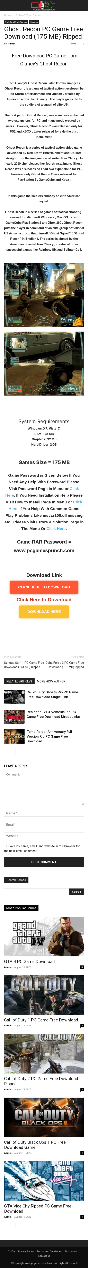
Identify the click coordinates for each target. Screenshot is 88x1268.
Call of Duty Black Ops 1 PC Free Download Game (35, 1145)
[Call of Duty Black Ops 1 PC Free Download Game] (44, 1117)
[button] (6, 5)
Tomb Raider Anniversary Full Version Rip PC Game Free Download (49, 736)
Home (7, 15)
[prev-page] (6, 751)
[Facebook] (8, 637)
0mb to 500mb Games (28, 15)
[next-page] (13, 751)
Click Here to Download (44, 599)
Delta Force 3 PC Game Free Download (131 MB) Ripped (65, 665)
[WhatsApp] (36, 637)
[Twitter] (18, 637)
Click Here (56, 528)
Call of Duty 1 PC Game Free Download (41, 1020)
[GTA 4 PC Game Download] (44, 936)
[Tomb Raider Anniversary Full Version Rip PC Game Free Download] (14, 736)
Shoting (34, 21)
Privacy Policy (26, 1251)
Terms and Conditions (49, 1251)
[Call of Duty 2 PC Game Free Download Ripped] (44, 1054)
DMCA (11, 1251)
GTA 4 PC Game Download (29, 961)
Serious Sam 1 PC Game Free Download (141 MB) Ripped (24, 665)
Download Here (44, 612)
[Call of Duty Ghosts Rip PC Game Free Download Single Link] (14, 697)
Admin (11, 43)
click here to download (44, 587)
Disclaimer (71, 1251)
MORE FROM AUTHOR (51, 681)
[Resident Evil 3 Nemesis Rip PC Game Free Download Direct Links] (14, 717)
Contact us (44, 1256)
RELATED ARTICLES (19, 681)
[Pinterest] (27, 637)
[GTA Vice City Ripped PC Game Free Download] (44, 1181)
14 (82, 967)
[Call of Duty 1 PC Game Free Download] (44, 995)
